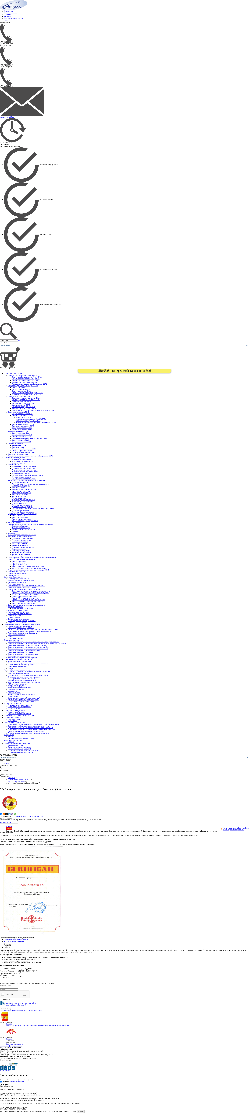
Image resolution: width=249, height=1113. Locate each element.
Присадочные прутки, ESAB (22, 428)
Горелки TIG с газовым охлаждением (25, 598)
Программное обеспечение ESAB (24, 449)
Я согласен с (13, 1082)
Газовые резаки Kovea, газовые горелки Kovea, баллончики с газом (32, 557)
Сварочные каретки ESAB (21, 433)
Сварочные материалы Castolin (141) (17, 939)
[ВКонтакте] (1, 814)
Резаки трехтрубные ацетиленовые (24, 470)
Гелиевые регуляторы (20, 545)
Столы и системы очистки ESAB (23, 452)
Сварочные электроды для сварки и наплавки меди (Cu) (28, 647)
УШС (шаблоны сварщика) (17, 684)
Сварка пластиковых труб (17, 622)
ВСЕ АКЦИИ (4, 763)
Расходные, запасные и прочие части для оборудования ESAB (30, 456)
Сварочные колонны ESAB (21, 442)
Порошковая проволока (16, 635)
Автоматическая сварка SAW (22, 608)
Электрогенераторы (11, 696)
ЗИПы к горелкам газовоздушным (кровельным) (29, 568)
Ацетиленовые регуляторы (21, 552)
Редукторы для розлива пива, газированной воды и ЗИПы (29, 570)
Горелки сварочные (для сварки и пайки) (22, 514)
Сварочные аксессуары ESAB (19, 396)
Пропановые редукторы (20, 487)
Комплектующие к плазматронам (20, 614)
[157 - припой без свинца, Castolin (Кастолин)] (9, 803)
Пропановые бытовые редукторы (24, 489)
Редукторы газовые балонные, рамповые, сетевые (26, 480)
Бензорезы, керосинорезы (21, 477)
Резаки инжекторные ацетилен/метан (25, 472)
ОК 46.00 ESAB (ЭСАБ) (24, 417)
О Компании (8, 11)
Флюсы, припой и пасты (16, 712)
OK (19, 340)
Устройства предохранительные (19, 459)
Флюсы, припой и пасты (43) (14, 941)
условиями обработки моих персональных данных (13, 1082)
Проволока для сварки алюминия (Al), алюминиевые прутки (29, 631)
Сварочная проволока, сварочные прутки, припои (22, 624)
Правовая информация (14, 1044)
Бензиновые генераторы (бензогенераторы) (24, 698)
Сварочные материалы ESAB (18, 412)
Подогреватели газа (19, 549)
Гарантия (7, 14)
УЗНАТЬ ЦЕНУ (5, 822)
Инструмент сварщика (16, 686)
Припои (10, 636)
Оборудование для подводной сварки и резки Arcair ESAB (33, 410)
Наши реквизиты (6, 1070)
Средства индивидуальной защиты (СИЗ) (19, 659)
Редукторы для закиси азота (22, 505)
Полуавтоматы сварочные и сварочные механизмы (26, 586)
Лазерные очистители (16, 745)
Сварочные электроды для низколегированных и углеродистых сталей (33, 642)
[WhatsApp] (15, 814)
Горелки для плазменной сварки (23, 603)
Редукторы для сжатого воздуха (23, 500)
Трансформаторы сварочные (18, 579)
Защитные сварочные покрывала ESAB (26, 394)
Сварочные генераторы (16, 615)
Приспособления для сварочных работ (18, 670)
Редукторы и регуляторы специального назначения (30, 484)
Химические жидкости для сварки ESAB (26, 398)
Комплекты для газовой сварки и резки (22, 535)
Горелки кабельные (19, 563)
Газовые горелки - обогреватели (19, 707)
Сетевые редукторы (19, 503)
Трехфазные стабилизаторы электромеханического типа (28, 733)
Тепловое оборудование (13, 703)
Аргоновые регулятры (20, 542)
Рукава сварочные (14, 522)
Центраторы (12, 691)
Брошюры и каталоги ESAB (18, 454)
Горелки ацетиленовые (20, 517)
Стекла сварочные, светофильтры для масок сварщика (28, 663)
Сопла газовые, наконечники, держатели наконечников (31, 591)
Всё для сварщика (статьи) (13, 18)
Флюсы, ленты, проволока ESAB (23, 424)
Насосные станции (14, 719)
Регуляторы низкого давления (22, 538)
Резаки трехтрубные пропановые (24, 468)
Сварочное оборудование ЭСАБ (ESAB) (22, 375)
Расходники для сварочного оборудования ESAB (29, 384)
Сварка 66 (11, 778)
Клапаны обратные (19, 463)
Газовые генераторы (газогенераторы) (22, 701)
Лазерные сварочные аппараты (19, 747)
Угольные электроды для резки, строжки (22, 657)
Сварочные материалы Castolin (19, 714)
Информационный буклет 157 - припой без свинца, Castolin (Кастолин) (21, 1004)
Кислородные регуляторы (21, 550)
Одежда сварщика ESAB (21, 389)
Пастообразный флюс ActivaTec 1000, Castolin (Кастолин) (21, 1010)
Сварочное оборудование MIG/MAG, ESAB (27, 377)
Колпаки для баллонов (20, 526)
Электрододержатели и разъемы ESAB (26, 400)
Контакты (7, 16)
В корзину (9, 826)
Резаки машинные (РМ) (16, 572)
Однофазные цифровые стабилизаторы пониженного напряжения (32, 729)
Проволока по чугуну (15, 638)
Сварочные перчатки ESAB (22, 391)
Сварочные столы (14, 693)
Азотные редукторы (19, 496)
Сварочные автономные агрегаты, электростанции (26, 605)
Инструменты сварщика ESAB (23, 403)
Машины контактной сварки (18, 610)
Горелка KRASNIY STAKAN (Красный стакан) (28, 566)
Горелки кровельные (19, 561)
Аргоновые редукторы (20, 494)
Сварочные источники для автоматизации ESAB (29, 438)
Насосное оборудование (13, 717)
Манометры (12, 533)
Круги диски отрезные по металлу (24, 679)
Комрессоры (12, 721)
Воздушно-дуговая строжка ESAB (24, 408)
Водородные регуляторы (21, 554)
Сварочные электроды (12, 640)
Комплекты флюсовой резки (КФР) (24, 479)
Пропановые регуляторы (21, 556)
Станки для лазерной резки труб (19, 749)
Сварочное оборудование (13, 577)
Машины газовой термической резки (21, 580)
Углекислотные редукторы (21, 493)
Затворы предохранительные (22, 461)
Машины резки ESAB (19, 445)
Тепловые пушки (14, 708)
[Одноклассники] (4, 814)
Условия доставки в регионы (233, 830)
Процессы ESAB (18, 447)
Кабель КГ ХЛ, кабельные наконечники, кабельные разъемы (29, 672)
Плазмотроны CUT (14, 617)
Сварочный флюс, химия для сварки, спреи (19, 715)
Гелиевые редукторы (19, 498)
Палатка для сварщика (16, 689)
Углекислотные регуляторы (21, 540)
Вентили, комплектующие (21, 528)
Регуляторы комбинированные (23, 547)
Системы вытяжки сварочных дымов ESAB (27, 393)
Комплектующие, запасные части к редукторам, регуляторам (34, 508)
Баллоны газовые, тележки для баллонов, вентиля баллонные (30, 524)
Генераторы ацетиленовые (17, 573)
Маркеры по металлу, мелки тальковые (22, 680)
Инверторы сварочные (16, 584)
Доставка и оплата (10, 13)
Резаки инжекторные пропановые (24, 466)
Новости (7, 20)
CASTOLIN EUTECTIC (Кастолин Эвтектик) (27, 816)
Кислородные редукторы (21, 486)
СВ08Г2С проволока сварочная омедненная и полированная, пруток (33, 629)
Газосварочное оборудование (14, 458)
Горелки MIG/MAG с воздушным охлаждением (28, 600)
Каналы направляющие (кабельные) (25, 596)
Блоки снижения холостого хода (19, 687)
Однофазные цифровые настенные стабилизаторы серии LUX (30, 728)
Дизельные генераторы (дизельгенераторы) (23, 700)
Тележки (15, 531)
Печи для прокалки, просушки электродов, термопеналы (28, 675)
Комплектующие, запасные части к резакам (27, 475)
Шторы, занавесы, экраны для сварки (21, 694)
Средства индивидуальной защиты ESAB (23, 386)
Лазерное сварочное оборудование (17, 743)
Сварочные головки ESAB (21, 436)
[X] (6, 814)
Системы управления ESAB (22, 450)
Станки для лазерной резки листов (20, 752)
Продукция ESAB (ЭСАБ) (13, 373)
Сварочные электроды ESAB (22, 415)
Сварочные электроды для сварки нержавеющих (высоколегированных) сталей (37, 643)
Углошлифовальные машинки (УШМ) (21, 738)
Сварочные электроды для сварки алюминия (24, 650)
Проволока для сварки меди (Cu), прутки (22, 633)
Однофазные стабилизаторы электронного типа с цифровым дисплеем (33, 724)
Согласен (81, 1111)
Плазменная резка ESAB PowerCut (24, 382)
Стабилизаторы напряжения (14, 722)
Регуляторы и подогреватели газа (20, 536)
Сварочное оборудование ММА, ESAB (25, 379)
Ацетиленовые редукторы (21, 491)
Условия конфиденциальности (11, 1046)
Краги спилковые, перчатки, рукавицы (21, 665)
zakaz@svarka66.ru (7, 117)
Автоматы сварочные (15, 607)
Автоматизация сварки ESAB (18, 431)
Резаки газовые (13, 465)
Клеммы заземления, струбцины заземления (24, 682)
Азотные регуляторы (19, 543)
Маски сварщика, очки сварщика (19, 661)
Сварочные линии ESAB (20, 440)
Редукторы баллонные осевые (23, 512)
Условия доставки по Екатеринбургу (236, 828)
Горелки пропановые (19, 515)
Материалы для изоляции (13, 740)
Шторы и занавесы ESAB (21, 405)
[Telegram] (9, 814)
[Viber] (12, 814)
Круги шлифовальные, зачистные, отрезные (24, 677)
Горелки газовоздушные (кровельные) (21, 559)
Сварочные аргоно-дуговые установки (22, 587)
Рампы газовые (13, 575)
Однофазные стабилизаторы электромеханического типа (28, 726)
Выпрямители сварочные (17, 582)
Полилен (11, 742)
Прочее (10, 668)
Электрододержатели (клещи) (18, 673)
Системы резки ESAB (15, 443)
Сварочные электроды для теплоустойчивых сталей (27, 645)
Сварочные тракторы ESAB (22, 435)
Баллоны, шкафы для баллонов (23, 529)
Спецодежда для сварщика (18, 666)
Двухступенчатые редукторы (22, 507)
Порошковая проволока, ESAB (23, 426)
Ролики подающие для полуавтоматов (22, 621)
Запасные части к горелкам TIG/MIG (25, 594)
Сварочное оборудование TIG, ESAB (25, 380)
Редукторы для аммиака (20, 510)
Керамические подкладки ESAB (23, 429)
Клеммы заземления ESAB (21, 401)
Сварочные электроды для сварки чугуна (23, 654)
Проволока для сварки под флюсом (21, 628)
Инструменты (9, 735)
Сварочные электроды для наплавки (21, 652)
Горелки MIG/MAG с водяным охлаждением (27, 601)
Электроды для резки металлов (19, 656)
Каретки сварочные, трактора (18, 619)
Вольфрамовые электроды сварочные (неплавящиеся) (28, 649)
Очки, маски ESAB (18, 387)
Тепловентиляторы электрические (20, 705)
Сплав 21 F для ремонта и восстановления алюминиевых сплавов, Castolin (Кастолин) (37, 1025)
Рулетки (11, 736)
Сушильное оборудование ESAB (23, 407)
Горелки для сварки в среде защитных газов (24, 589)
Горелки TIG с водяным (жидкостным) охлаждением (30, 593)
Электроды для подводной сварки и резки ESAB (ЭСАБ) (36, 422)
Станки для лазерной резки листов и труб (23, 750)
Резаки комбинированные (21, 473)
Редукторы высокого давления (23, 501)
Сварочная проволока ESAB (22, 414)
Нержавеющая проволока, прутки (20, 626)
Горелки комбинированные (21, 519)
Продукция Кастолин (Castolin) (15, 710)
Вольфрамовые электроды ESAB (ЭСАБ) (31, 419)
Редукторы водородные (20, 482)
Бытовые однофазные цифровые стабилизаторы (26, 731)
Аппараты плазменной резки (18, 612)
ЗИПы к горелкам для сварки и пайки (25, 521)
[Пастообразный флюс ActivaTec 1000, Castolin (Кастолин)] (5, 1016)
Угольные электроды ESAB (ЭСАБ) (28, 421)
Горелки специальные (20, 565)
